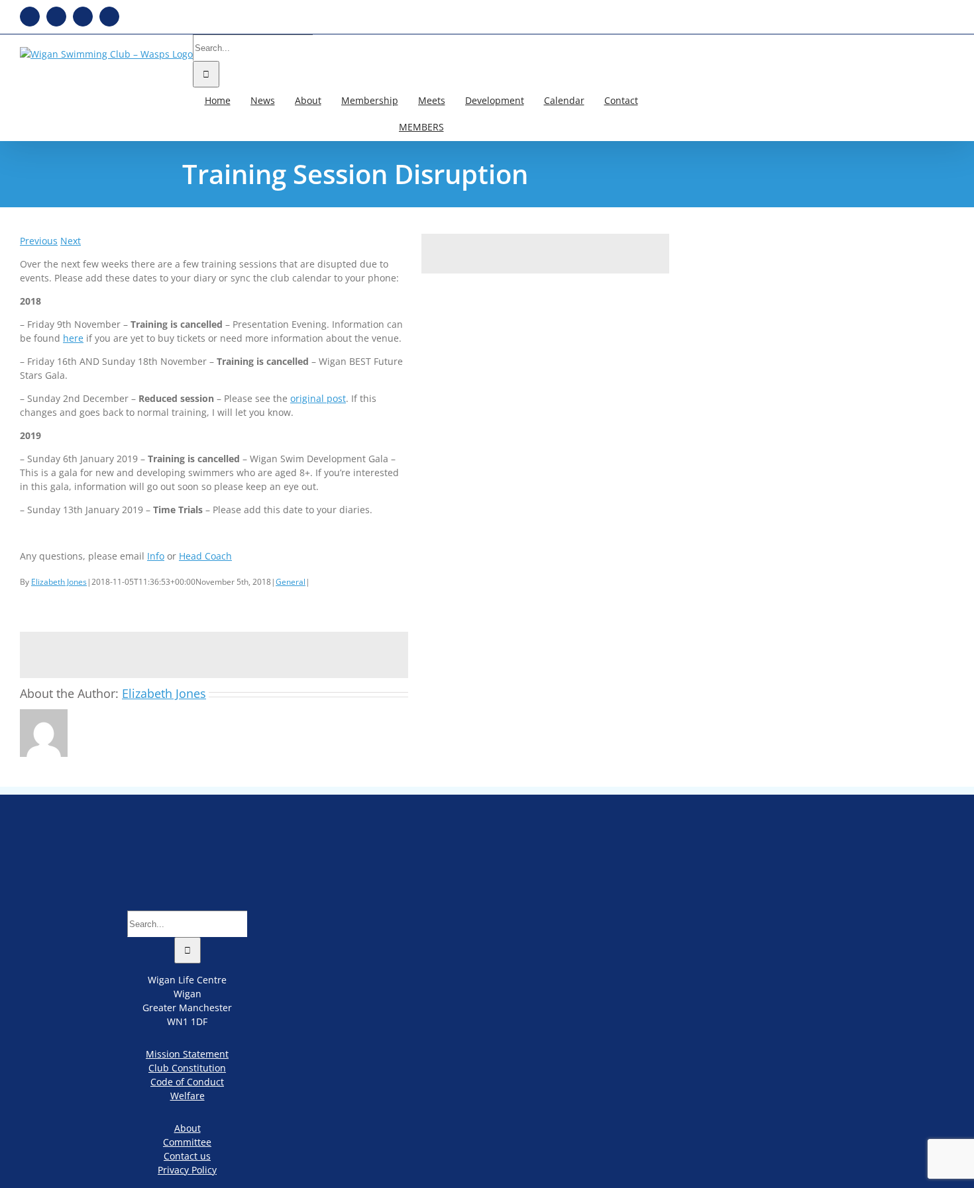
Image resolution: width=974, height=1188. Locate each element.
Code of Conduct (187, 1081)
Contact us (187, 1156)
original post (318, 398)
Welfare (187, 1095)
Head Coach (205, 556)
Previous (39, 240)
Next (70, 240)
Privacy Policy (187, 1169)
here (73, 338)
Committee (187, 1142)
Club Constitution (187, 1068)
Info (155, 556)
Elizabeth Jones (59, 581)
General (290, 581)
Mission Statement (187, 1054)
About (187, 1128)
